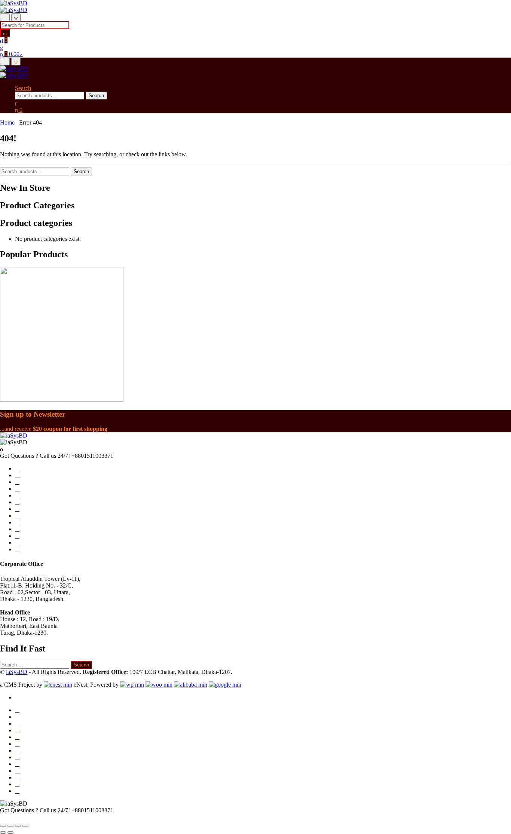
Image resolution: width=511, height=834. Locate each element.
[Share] (18, 826)
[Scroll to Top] (2, 817)
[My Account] (16, 102)
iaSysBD (16, 672)
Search (23, 88)
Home (7, 122)
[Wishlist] (1, 47)
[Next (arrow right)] (10, 832)
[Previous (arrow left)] (3, 832)
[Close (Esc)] (25, 826)
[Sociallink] (17, 469)
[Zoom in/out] (3, 826)
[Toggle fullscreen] (10, 826)
